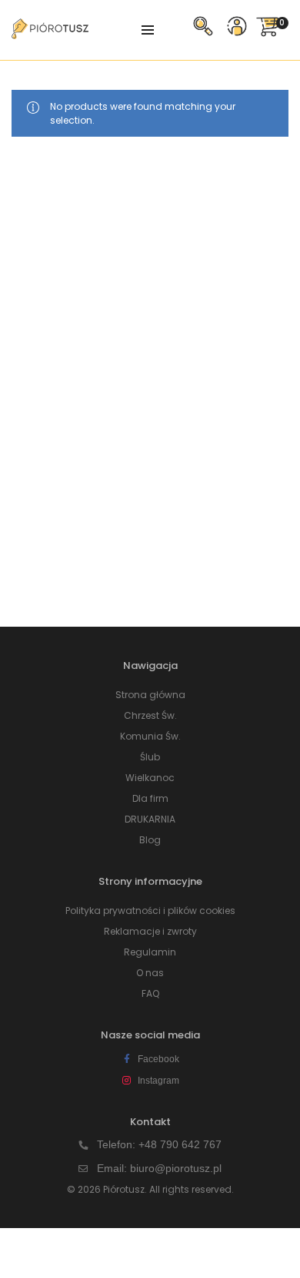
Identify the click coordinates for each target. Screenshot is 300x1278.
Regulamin (150, 951)
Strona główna (150, 694)
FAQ (150, 993)
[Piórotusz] (50, 33)
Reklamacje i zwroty (150, 931)
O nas (150, 972)
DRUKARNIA (150, 819)
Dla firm (150, 798)
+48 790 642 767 (180, 1144)
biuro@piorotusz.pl (176, 1168)
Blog (150, 839)
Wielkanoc (150, 777)
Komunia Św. (150, 736)
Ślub (150, 756)
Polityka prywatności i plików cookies (150, 910)
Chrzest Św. (150, 715)
